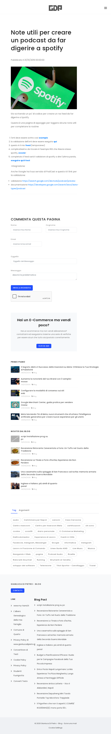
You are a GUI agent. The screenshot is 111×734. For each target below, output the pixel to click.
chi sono (90, 525)
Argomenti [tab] (24, 510)
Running (41, 560)
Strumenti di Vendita (60, 560)
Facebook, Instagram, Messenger (30, 542)
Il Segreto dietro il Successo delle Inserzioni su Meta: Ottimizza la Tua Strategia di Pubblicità (60, 368)
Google (55, 542)
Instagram (86, 542)
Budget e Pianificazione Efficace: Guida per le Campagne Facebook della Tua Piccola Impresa (55, 659)
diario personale (46, 531)
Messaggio (16, 270)
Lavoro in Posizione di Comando (29, 548)
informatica (70, 542)
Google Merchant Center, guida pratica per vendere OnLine (47, 403)
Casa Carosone (73, 520)
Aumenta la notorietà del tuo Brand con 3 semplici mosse (46, 380)
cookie (16, 531)
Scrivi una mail (70, 723)
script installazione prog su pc (34, 437)
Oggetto (15, 256)
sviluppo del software (24, 565)
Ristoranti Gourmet (22, 560)
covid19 (28, 531)
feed (27, 145)
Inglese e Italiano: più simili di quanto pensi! (39, 485)
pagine (39, 554)
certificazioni (73, 525)
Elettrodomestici (21, 537)
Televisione (45, 565)
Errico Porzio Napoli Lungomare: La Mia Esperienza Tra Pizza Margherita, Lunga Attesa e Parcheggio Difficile (55, 673)
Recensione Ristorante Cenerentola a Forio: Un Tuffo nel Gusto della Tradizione (55, 449)
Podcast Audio (55, 554)
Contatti (17, 590)
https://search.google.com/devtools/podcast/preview (48, 181)
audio (16, 520)
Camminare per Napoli (35, 520)
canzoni (56, 520)
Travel (92, 565)
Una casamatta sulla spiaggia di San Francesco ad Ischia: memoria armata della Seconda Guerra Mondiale (58, 473)
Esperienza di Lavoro (45, 537)
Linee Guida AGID (59, 548)
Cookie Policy (20, 659)
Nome (14, 225)
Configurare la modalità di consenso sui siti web (42, 392)
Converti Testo (21, 681)
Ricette (71, 554)
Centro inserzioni (21, 525)
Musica (91, 548)
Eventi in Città (67, 537)
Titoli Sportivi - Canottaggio (70, 565)
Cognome (51, 225)
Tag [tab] (14, 510)
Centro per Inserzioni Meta (48, 525)
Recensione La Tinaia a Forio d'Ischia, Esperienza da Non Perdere (48, 461)
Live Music (78, 548)
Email (13, 239)
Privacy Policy (20, 665)
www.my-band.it (21, 605)
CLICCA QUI (43, 346)
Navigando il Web (22, 554)
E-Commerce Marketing (72, 531)
